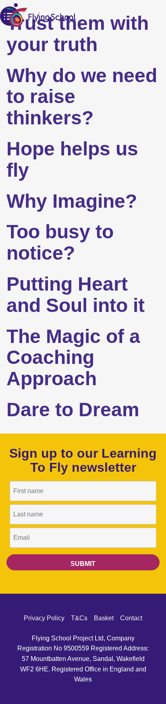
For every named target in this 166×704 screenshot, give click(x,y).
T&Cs (79, 618)
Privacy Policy (44, 618)
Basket (104, 618)
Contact (131, 618)
